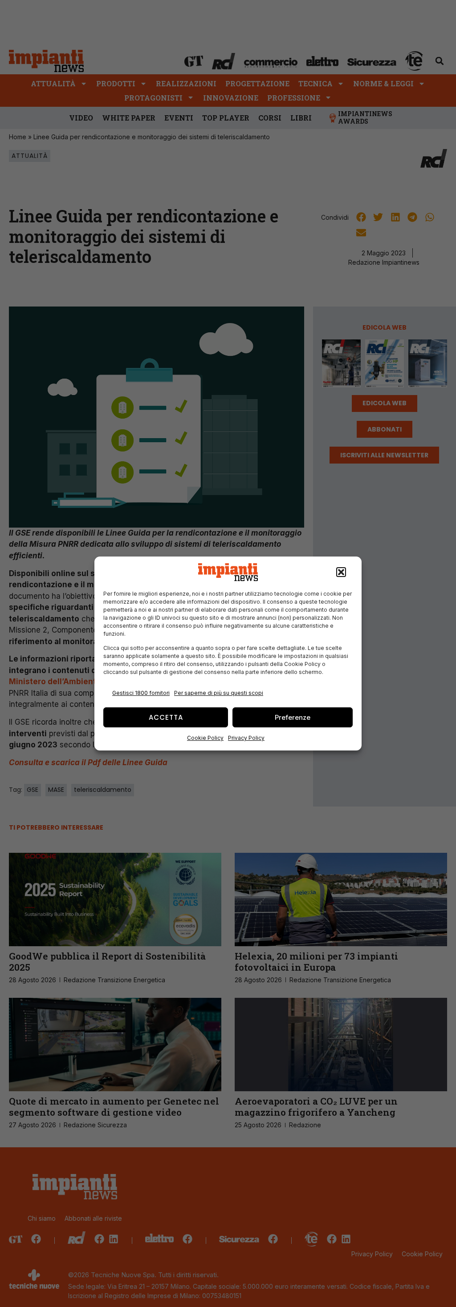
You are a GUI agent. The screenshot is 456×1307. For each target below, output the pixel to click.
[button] (341, 572)
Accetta (166, 717)
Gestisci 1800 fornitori (141, 693)
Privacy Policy (246, 737)
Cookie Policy (205, 737)
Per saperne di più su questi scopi (218, 693)
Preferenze (292, 717)
